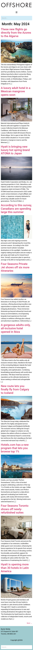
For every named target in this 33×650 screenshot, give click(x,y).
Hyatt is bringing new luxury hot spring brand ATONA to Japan (15, 150)
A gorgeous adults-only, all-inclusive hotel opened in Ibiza (15, 328)
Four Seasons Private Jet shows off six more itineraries (15, 267)
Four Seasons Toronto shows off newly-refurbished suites (14, 509)
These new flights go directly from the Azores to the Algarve (16, 33)
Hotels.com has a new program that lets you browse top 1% (15, 448)
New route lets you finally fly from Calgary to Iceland (15, 389)
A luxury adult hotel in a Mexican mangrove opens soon (15, 91)
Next (29, 623)
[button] (16, 12)
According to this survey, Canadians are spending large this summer (16, 209)
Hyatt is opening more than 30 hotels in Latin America (15, 568)
